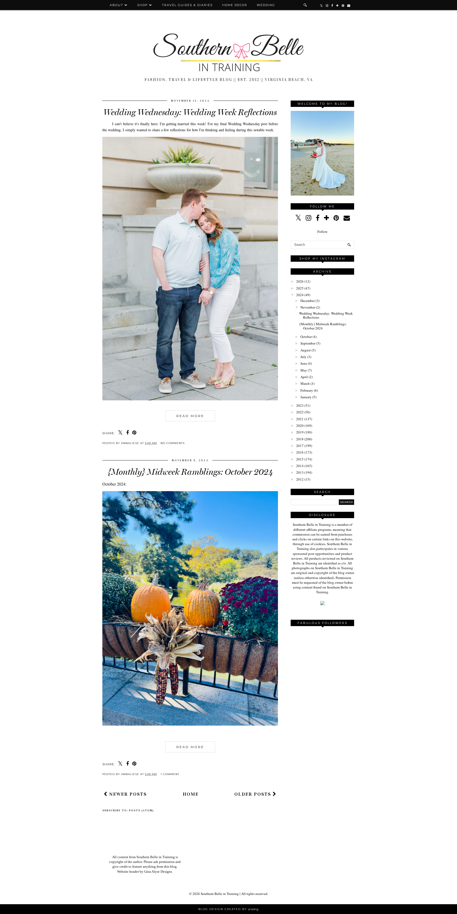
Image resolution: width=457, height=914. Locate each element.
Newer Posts (127, 794)
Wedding (266, 5)
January (306, 397)
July (303, 356)
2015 (300, 459)
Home (191, 794)
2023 (300, 405)
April (304, 376)
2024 (300, 294)
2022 (300, 412)
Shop (142, 5)
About (117, 5)
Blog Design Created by (228, 909)
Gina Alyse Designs (158, 872)
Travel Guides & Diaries (187, 5)
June (303, 363)
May (303, 370)
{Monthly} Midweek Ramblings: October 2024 (190, 472)
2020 (300, 425)
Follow (322, 231)
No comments (173, 443)
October (306, 336)
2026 (300, 281)
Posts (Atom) (141, 810)
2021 (300, 419)
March (305, 383)
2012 (300, 479)
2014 (300, 465)
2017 (300, 445)
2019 (300, 432)
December (307, 300)
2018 (300, 439)
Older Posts (253, 794)
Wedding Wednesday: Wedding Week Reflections (190, 112)
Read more (190, 416)
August (305, 350)
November (307, 307)
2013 (300, 472)
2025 (300, 288)
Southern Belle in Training (220, 893)
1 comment (170, 774)
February (306, 390)
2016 (300, 452)
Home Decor (234, 5)
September (308, 343)
